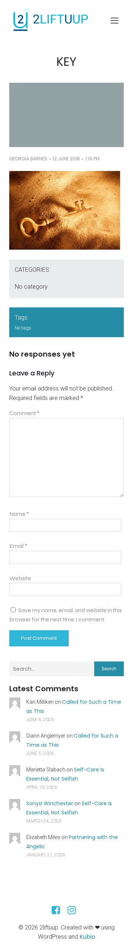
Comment (24, 413)
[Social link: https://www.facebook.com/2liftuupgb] (58, 910)
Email (18, 545)
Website (20, 578)
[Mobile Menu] (114, 20)
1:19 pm (92, 159)
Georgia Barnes (28, 159)
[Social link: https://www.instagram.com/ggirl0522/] (74, 910)
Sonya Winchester (49, 803)
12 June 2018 (66, 159)
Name (19, 513)
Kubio (87, 936)
